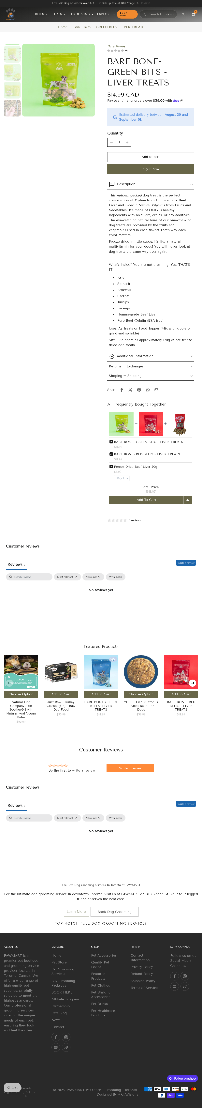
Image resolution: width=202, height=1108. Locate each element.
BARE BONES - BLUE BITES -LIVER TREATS (101, 705)
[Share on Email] (156, 389)
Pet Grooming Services (62, 971)
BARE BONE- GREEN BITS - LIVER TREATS (148, 442)
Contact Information (140, 957)
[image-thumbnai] (12, 54)
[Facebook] (55, 1037)
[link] (76, 912)
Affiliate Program (65, 999)
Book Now (123, 14)
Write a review (186, 562)
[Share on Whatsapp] (147, 389)
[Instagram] (66, 1037)
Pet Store (59, 963)
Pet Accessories (104, 955)
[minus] (111, 142)
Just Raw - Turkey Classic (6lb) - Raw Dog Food (61, 705)
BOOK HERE (61, 992)
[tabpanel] (101, 603)
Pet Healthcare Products (103, 1013)
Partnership (60, 1006)
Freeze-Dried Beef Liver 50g (135, 467)
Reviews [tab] (16, 564)
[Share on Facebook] (121, 389)
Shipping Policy (143, 981)
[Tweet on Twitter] (130, 389)
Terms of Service (144, 988)
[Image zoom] (58, 80)
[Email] (55, 1047)
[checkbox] (115, 576)
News (55, 1020)
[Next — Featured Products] (192, 683)
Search (170, 14)
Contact (57, 1027)
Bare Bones (116, 46)
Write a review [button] (130, 768)
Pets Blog (59, 1013)
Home (63, 27)
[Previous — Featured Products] (9, 683)
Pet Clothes (100, 985)
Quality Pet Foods (100, 965)
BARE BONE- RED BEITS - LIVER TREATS (147, 454)
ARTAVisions (128, 1094)
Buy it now (150, 169)
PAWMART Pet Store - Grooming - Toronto (102, 1090)
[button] (150, 157)
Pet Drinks (99, 1004)
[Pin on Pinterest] (139, 389)
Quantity (115, 133)
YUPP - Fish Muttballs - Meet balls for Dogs (141, 705)
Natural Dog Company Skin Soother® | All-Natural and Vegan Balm (21, 709)
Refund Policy (142, 974)
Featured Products (98, 976)
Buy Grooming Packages (63, 983)
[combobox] (156, 14)
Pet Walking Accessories (100, 994)
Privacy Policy (142, 967)
